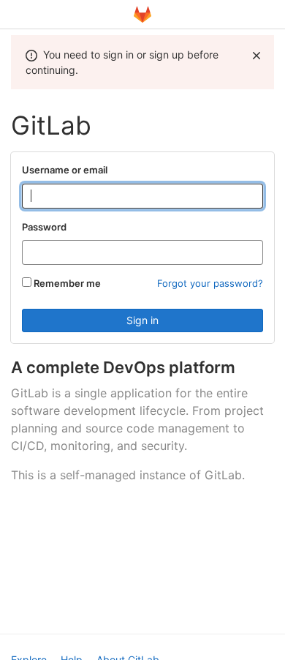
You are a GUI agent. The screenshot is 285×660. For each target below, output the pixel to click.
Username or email (64, 170)
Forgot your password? (210, 283)
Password (44, 227)
